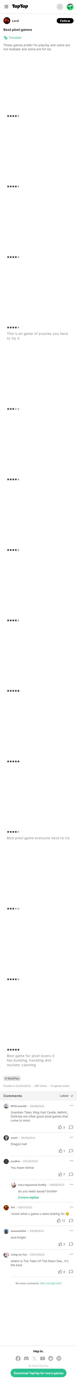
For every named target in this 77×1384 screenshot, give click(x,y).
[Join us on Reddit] (50, 1358)
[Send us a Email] (58, 1358)
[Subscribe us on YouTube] (42, 1358)
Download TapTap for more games (39, 1373)
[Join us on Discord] (26, 1358)
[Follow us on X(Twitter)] (34, 1359)
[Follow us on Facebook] (18, 1359)
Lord (15, 21)
